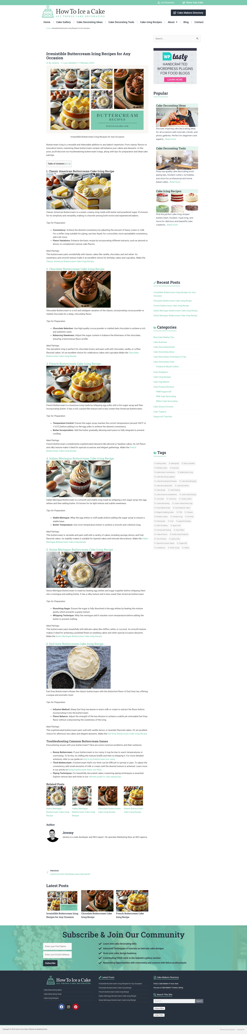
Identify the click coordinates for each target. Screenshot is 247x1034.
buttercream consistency (166, 472)
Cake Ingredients (161, 382)
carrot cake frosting (189, 494)
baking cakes (161, 463)
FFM (180, 512)
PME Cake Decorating (166, 396)
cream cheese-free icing (183, 503)
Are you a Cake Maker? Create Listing (168, 988)
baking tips (175, 463)
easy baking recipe (163, 508)
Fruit (171, 521)
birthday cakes (162, 468)
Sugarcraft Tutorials (162, 416)
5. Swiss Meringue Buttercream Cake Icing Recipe (79, 549)
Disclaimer (240, 1030)
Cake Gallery (63, 22)
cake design (161, 490)
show (67, 164)
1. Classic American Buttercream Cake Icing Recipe (80, 171)
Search (199, 1001)
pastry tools (175, 539)
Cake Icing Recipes (151, 22)
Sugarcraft (183, 543)
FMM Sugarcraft (163, 391)
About (171, 22)
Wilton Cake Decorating (167, 401)
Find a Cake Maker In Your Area (165, 984)
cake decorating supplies (166, 477)
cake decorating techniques (167, 481)
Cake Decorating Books (164, 347)
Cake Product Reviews (163, 387)
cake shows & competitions (167, 494)
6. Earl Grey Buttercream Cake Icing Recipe (75, 644)
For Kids (190, 517)
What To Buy (174, 548)
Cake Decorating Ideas (90, 22)
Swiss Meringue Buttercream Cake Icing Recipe (79, 636)
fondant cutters (162, 517)
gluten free (176, 525)
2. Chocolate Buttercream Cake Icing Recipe (75, 269)
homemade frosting (164, 530)
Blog (186, 22)
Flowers (190, 512)
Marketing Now (42, 1029)
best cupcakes (189, 463)
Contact (199, 22)
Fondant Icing (177, 517)
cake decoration (183, 486)
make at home (162, 534)
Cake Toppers (159, 411)
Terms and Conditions (227, 1030)
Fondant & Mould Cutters (167, 366)
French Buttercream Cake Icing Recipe (171, 305)
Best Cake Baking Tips (163, 337)
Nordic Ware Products (180, 534)
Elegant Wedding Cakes (165, 512)
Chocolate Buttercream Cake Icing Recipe (172, 301)
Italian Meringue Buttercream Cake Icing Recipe (83, 812)
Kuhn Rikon (180, 530)
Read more (170, 139)
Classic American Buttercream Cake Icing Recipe (70, 261)
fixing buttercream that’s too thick (84, 769)
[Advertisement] (93, 41)
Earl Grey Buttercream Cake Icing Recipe (127, 733)
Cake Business (160, 342)
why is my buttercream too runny (99, 759)
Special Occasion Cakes (165, 543)
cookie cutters (186, 499)
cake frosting (175, 490)
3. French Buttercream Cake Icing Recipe (73, 363)
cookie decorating (163, 503)
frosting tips (161, 521)
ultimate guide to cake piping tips (105, 776)
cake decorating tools (164, 486)
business (175, 468)
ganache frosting (184, 521)
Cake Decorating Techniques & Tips (169, 357)
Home (46, 22)
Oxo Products (161, 539)
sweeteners (161, 548)
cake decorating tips (189, 481)
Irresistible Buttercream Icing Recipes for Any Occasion (120, 984)
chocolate (160, 499)
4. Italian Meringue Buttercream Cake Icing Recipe (80, 458)
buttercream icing (186, 472)
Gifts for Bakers (162, 525)
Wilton (186, 548)
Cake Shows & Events (163, 406)
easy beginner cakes (182, 508)
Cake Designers (160, 372)
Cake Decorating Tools (121, 22)
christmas (172, 499)
